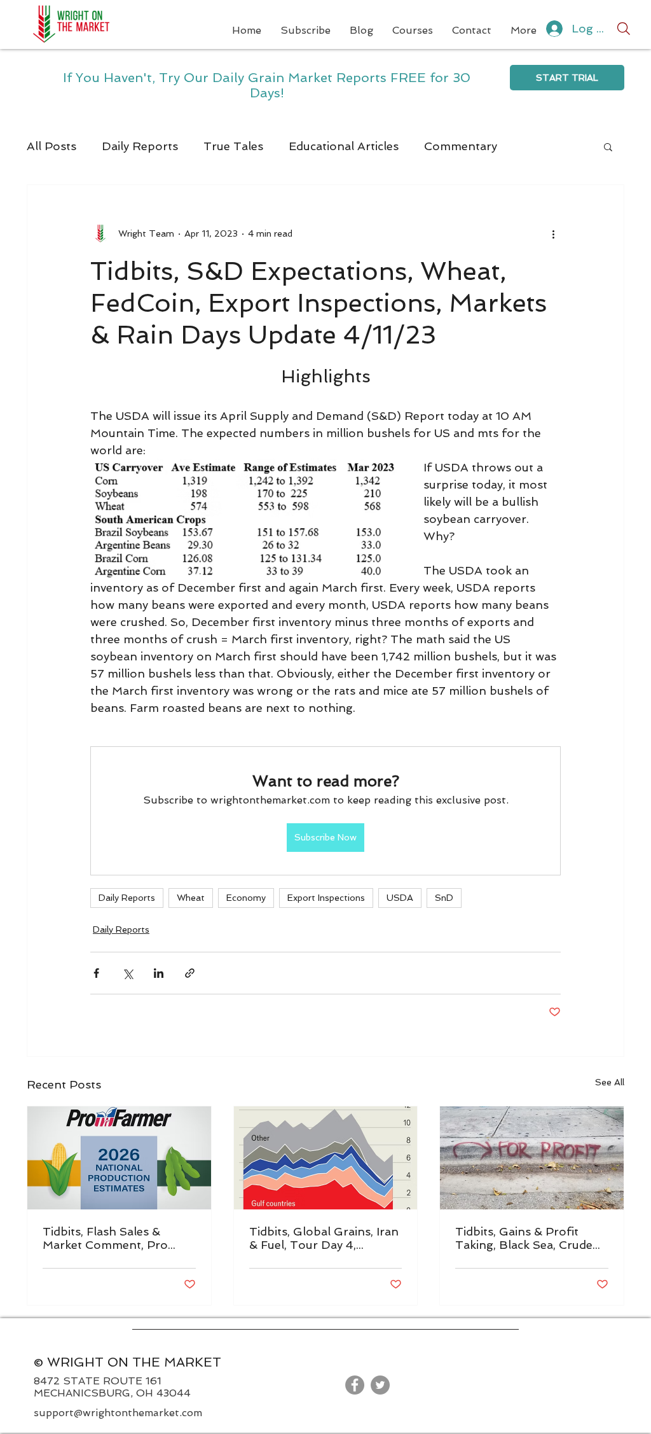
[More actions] (553, 233)
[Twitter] (380, 1385)
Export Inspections (326, 898)
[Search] (623, 28)
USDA (400, 898)
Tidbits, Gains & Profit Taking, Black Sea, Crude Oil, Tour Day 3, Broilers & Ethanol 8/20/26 (528, 1238)
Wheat (191, 898)
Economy (246, 898)
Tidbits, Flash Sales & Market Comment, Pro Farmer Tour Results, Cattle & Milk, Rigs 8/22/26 (118, 1238)
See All (609, 1082)
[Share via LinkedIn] (159, 973)
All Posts (51, 146)
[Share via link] (190, 973)
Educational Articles (344, 146)
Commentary (460, 146)
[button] (608, 146)
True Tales (233, 146)
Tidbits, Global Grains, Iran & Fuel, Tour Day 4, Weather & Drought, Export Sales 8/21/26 (324, 1238)
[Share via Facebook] (96, 973)
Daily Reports (140, 146)
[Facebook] (354, 1385)
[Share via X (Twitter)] (127, 973)
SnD (444, 898)
